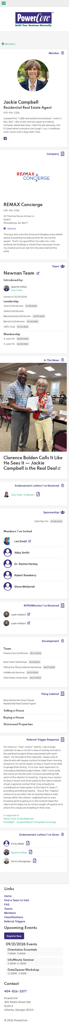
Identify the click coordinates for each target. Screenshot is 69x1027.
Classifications (13, 917)
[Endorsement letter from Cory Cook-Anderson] (38, 494)
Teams (8, 908)
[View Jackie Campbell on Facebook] (5, 138)
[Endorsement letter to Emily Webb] (28, 843)
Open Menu (4, 3)
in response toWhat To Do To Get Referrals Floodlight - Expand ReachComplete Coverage (30, 818)
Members (10, 913)
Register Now (14, 936)
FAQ (6, 904)
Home (8, 896)
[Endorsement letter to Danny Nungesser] (34, 861)
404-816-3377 (15, 991)
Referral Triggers (14, 921)
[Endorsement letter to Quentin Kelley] (30, 852)
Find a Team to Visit (16, 900)
